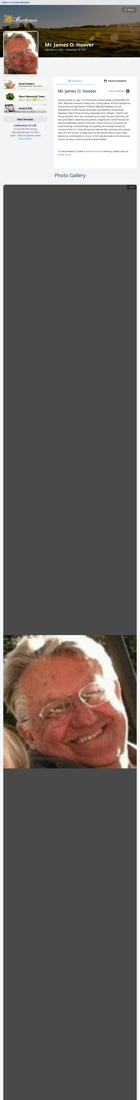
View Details (25, 138)
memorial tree (92, 151)
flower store (64, 154)
